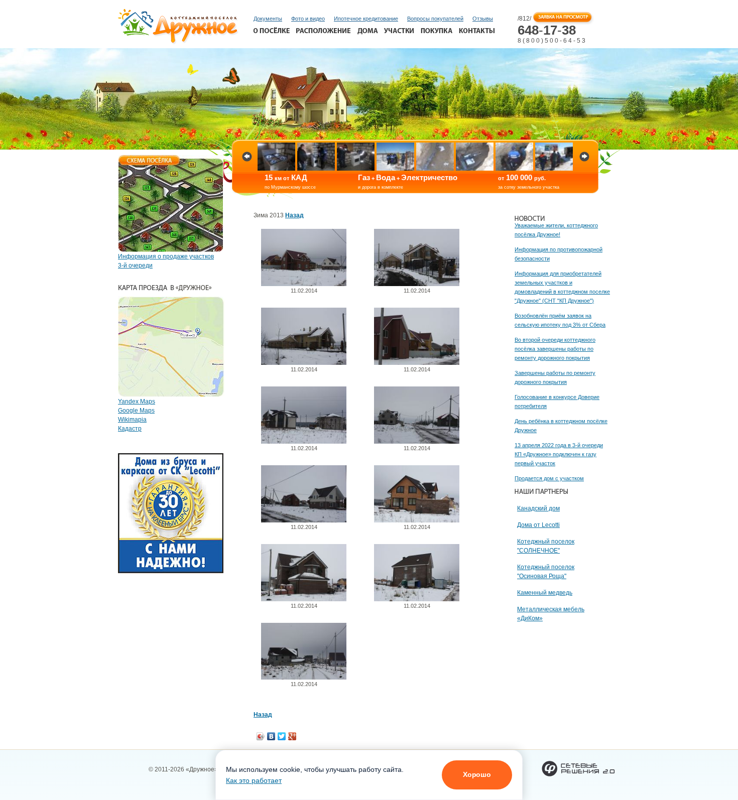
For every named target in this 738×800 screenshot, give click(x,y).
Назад (294, 215)
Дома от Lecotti (538, 524)
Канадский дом (538, 508)
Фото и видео (308, 19)
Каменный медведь (544, 592)
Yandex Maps (136, 401)
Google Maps (136, 410)
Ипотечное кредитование (366, 19)
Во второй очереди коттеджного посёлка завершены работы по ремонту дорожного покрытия (555, 349)
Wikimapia (132, 419)
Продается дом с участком (549, 478)
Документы (268, 19)
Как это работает (254, 780)
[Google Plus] (292, 736)
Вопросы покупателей (435, 19)
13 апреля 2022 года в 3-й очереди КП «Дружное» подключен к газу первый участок (559, 454)
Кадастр (130, 428)
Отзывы (482, 19)
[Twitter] (282, 736)
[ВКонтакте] (271, 736)
